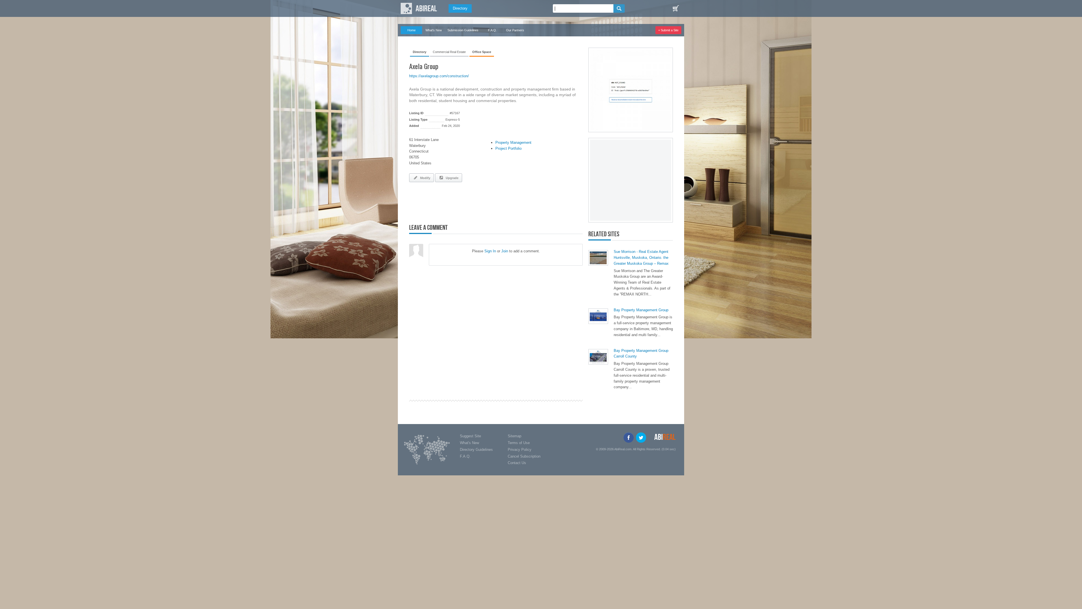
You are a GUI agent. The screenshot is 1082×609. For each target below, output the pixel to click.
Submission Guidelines (462, 30)
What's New (433, 30)
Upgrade (451, 178)
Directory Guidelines (476, 449)
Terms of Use (519, 443)
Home (411, 30)
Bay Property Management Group (641, 310)
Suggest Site (470, 436)
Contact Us (517, 463)
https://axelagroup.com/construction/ (439, 76)
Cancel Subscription (524, 456)
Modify (424, 178)
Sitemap (514, 436)
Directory (460, 8)
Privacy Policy (519, 449)
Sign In (490, 251)
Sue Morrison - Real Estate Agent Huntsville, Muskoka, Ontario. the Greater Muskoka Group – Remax (641, 258)
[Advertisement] (475, 201)
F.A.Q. (492, 30)
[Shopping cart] (675, 8)
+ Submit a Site (668, 30)
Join (504, 251)
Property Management (513, 142)
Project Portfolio (508, 148)
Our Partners (515, 30)
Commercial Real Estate (449, 52)
